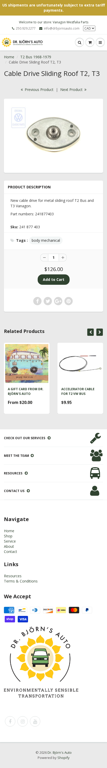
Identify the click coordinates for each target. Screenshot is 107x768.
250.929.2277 (26, 28)
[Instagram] (22, 721)
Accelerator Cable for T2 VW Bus (78, 391)
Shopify (63, 757)
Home (9, 56)
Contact (10, 551)
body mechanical (46, 240)
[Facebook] (10, 721)
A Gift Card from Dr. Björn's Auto (26, 391)
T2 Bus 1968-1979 (35, 56)
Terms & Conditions (21, 581)
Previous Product (39, 89)
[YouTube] (35, 721)
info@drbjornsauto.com (61, 28)
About (9, 546)
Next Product (72, 89)
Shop (8, 536)
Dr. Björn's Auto (60, 752)
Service (10, 541)
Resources (13, 575)
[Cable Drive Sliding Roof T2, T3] (53, 135)
